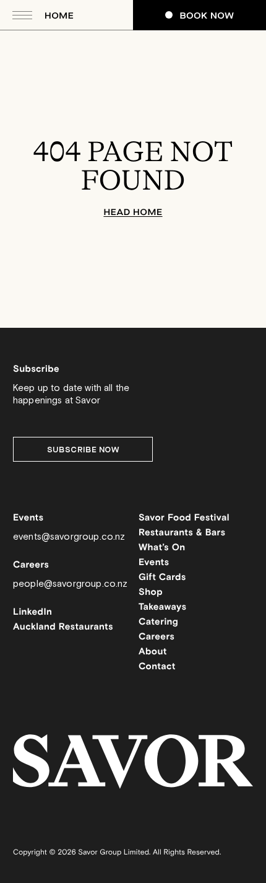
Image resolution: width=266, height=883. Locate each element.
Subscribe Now (83, 450)
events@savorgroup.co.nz (69, 537)
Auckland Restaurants (63, 627)
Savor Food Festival (184, 518)
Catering (158, 622)
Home (59, 16)
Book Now (207, 16)
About (153, 652)
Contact (157, 667)
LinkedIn (32, 612)
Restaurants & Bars (182, 533)
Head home (132, 212)
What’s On (162, 548)
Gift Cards (162, 578)
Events (154, 563)
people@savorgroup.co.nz (70, 584)
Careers (156, 637)
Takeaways (162, 607)
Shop (151, 593)
